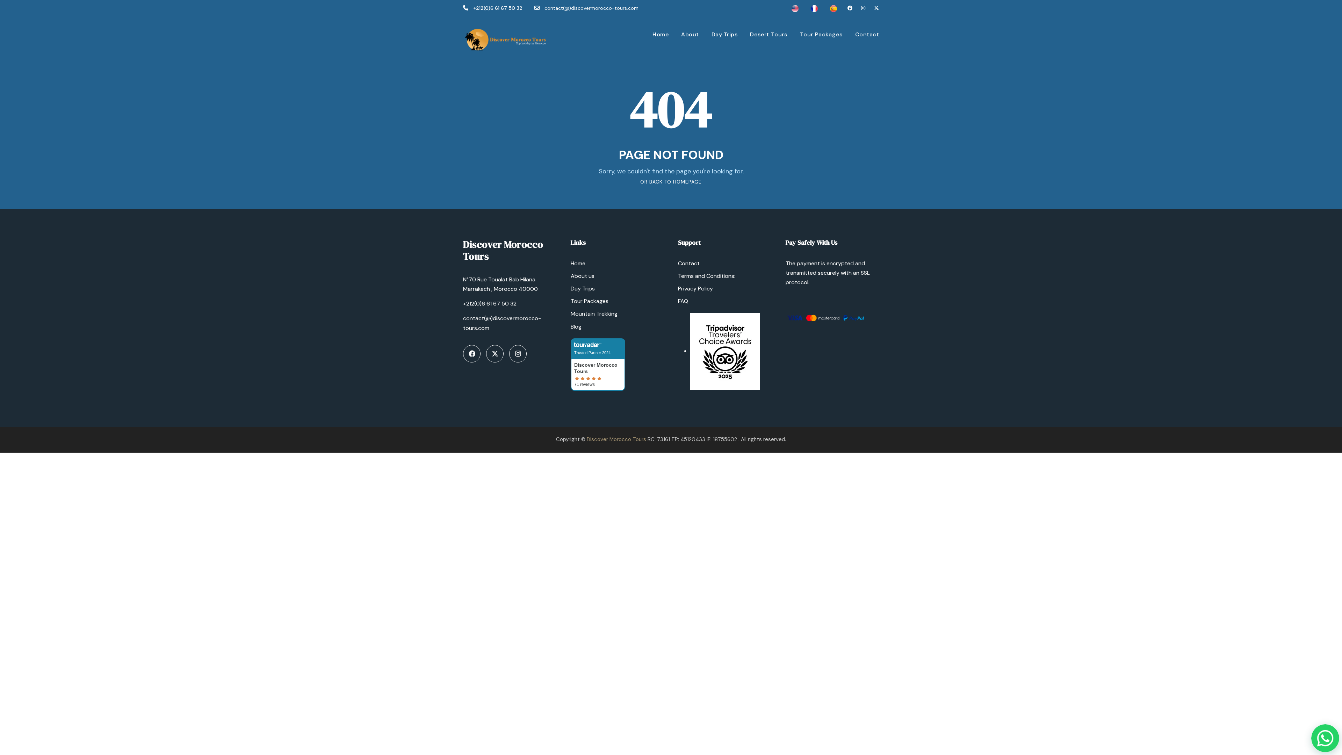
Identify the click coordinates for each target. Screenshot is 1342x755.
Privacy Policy (695, 288)
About (690, 34)
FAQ (683, 301)
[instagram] (863, 8)
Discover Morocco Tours (616, 439)
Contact (867, 34)
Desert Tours (768, 34)
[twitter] (876, 8)
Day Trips (725, 34)
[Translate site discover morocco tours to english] (795, 8)
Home (660, 34)
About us (582, 276)
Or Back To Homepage (671, 182)
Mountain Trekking (594, 313)
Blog (576, 326)
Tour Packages (821, 34)
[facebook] (849, 8)
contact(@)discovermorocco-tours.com (591, 8)
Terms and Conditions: (706, 276)
